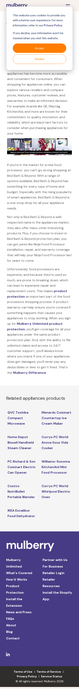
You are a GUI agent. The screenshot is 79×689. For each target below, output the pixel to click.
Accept (39, 48)
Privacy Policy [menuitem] (27, 676)
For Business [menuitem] (53, 566)
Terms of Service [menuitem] (49, 671)
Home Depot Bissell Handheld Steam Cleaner (20, 442)
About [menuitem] (11, 625)
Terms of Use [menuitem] (23, 671)
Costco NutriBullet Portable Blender (21, 491)
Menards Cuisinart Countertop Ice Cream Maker (56, 417)
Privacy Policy (53, 25)
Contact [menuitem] (13, 638)
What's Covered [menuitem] (19, 573)
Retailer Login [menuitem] (53, 573)
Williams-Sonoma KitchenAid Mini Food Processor (56, 466)
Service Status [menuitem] (51, 676)
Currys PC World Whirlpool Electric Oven (56, 491)
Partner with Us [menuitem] (55, 560)
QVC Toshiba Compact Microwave (17, 417)
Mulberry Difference (29, 373)
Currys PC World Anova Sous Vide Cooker (55, 442)
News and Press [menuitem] (19, 612)
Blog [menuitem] (9, 632)
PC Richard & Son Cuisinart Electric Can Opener (21, 466)
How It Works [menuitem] (16, 579)
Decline (39, 59)
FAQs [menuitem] (10, 619)
